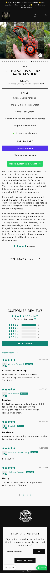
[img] (8, 360)
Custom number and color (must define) (25, 118)
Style (25, 93)
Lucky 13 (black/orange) (25, 97)
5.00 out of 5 (31, 316)
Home (24, 66)
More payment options (25, 154)
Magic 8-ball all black (25, 125)
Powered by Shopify (25, 571)
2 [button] (23, 495)
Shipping (20, 84)
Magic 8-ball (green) (25, 111)
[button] (20, 246)
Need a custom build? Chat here (25, 163)
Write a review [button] (25, 343)
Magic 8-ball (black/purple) (25, 104)
